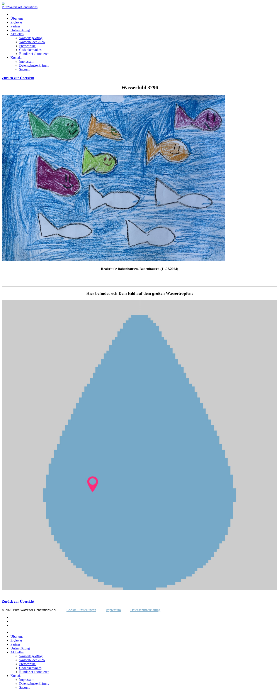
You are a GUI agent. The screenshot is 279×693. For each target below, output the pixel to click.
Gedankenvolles (30, 50)
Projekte (16, 22)
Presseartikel (27, 46)
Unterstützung (20, 30)
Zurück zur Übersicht (18, 78)
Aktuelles (17, 34)
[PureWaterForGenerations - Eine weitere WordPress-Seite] (19, 7)
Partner (15, 26)
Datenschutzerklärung (34, 65)
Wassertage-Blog (31, 38)
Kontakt (16, 57)
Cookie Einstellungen (81, 610)
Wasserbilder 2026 (32, 42)
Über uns (16, 18)
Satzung (24, 69)
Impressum (26, 61)
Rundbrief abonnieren (34, 54)
